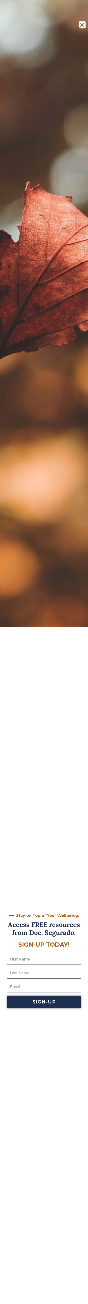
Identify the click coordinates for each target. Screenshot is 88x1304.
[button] (82, 25)
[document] (44, 652)
